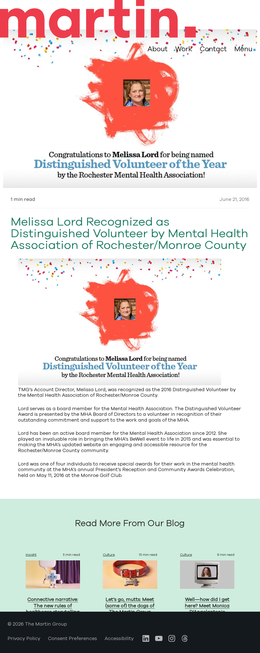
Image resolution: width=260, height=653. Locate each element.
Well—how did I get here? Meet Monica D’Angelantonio (207, 605)
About (158, 49)
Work (183, 49)
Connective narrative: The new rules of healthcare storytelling (53, 605)
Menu (243, 49)
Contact (213, 49)
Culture (109, 555)
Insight (31, 555)
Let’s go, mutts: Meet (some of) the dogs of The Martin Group (129, 605)
